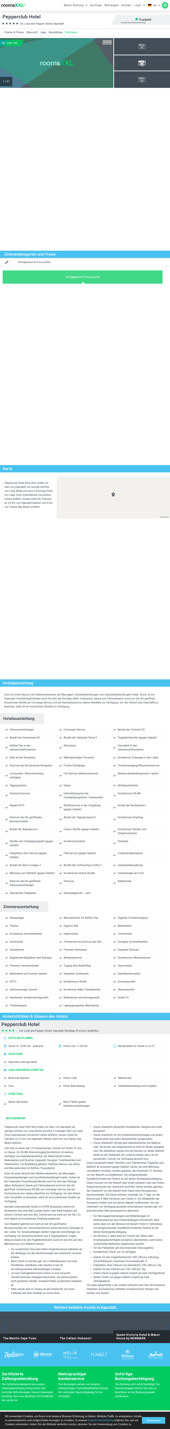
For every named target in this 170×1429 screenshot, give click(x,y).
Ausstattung (56, 32)
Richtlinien (71, 32)
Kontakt (126, 5)
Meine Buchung (74, 5)
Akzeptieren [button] (153, 1420)
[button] (133, 1424)
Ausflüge (96, 5)
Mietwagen (111, 5)
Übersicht (32, 32)
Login (137, 5)
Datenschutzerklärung (101, 1420)
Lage (43, 32)
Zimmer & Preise (14, 32)
